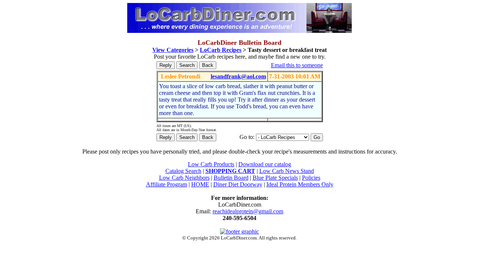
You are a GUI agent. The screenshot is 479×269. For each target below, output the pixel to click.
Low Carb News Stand (286, 171)
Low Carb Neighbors (184, 177)
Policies (311, 177)
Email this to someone (297, 65)
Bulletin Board (231, 177)
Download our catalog (264, 164)
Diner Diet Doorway (237, 184)
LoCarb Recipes (220, 50)
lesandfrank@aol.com (238, 76)
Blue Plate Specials (275, 177)
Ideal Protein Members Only (299, 184)
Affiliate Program (166, 184)
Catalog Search (183, 171)
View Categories (172, 50)
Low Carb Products (211, 164)
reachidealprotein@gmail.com (248, 211)
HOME (200, 184)
